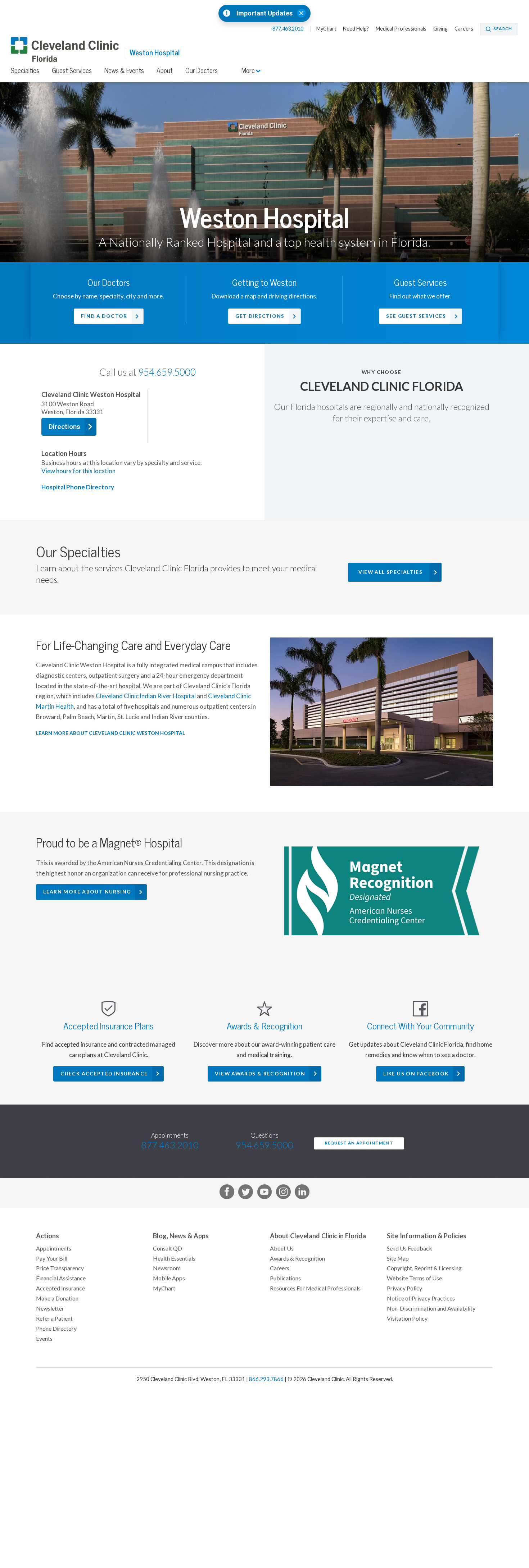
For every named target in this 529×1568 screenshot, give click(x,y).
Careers (464, 29)
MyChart (326, 29)
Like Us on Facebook (415, 1073)
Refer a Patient (54, 1318)
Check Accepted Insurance (104, 1073)
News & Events (124, 70)
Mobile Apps (169, 1278)
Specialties (25, 70)
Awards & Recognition (297, 1258)
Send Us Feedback (409, 1248)
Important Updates (264, 13)
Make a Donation (57, 1298)
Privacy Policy (404, 1288)
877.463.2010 (288, 29)
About (165, 70)
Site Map (398, 1258)
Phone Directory (56, 1328)
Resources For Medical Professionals (315, 1288)
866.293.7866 (266, 1379)
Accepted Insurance (60, 1288)
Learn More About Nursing (87, 891)
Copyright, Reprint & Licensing (424, 1268)
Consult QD (167, 1248)
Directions (64, 426)
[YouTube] (264, 1193)
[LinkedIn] (302, 1193)
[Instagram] (283, 1193)
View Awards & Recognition (260, 1073)
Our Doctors (201, 70)
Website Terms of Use (414, 1278)
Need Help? (356, 29)
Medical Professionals (401, 29)
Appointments (53, 1248)
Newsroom (167, 1268)
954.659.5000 (167, 372)
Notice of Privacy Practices (421, 1298)
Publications (285, 1278)
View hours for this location (78, 471)
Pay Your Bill (51, 1258)
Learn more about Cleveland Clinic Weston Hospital (110, 733)
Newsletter (50, 1308)
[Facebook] (227, 1193)
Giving (440, 29)
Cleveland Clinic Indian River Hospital (146, 696)
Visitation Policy (407, 1318)
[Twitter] (245, 1193)
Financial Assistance (61, 1278)
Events (44, 1338)
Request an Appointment (359, 1143)
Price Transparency (60, 1268)
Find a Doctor (104, 316)
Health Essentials (174, 1258)
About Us (282, 1248)
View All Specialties (390, 572)
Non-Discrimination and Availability (431, 1308)
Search (502, 28)
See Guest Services (416, 316)
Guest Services (72, 70)
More (248, 70)
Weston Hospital (155, 53)
